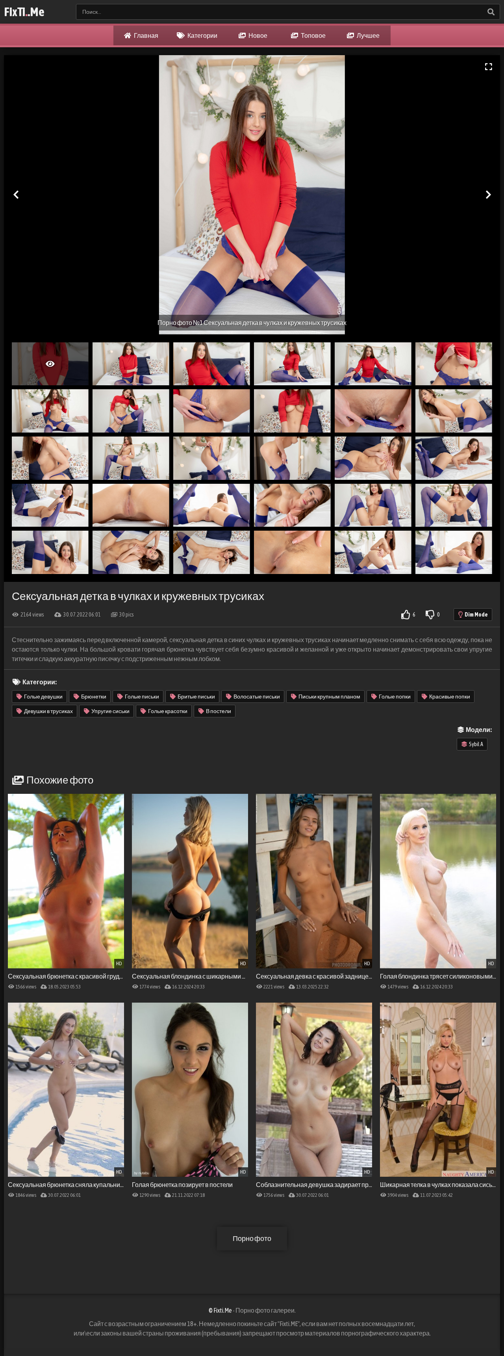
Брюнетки (93, 696)
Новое (257, 35)
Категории (202, 35)
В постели (218, 711)
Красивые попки (449, 696)
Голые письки (142, 696)
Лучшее (368, 35)
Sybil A (476, 744)
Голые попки (395, 696)
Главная (145, 35)
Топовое (313, 35)
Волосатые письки (256, 696)
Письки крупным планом (329, 696)
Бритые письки (196, 696)
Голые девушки (43, 696)
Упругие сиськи (110, 711)
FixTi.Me (24, 11)
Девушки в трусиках (48, 711)
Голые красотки (167, 711)
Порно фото (252, 1238)
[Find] (490, 12)
